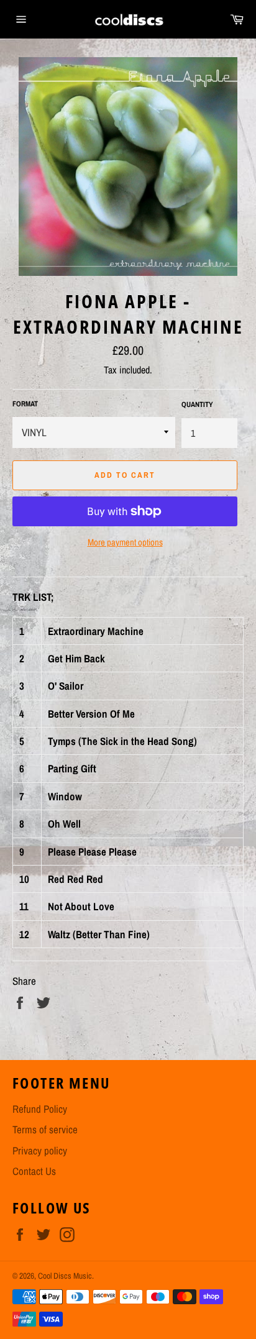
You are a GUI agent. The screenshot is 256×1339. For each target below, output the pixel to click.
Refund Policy (39, 1109)
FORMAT (25, 404)
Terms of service (45, 1129)
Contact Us (34, 1171)
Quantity (197, 404)
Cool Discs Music (65, 1275)
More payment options (125, 542)
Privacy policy (39, 1150)
